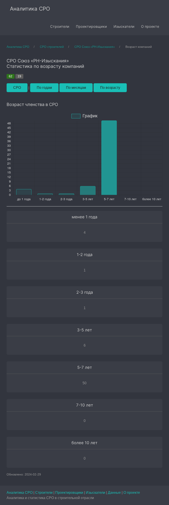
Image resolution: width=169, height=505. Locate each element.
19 (19, 76)
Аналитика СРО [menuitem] (30, 9)
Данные (115, 492)
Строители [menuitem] (59, 26)
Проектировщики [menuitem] (91, 26)
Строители (44, 492)
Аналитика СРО (20, 492)
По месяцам (76, 87)
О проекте (131, 492)
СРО (17, 87)
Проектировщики (69, 492)
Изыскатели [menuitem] (124, 26)
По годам (44, 87)
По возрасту (110, 87)
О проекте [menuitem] (150, 26)
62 (10, 76)
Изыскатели (96, 492)
